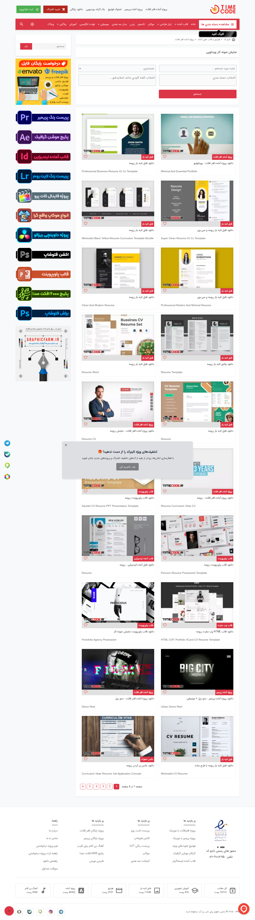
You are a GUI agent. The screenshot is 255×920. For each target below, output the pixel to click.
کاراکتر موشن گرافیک (184, 853)
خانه (193, 24)
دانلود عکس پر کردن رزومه (140, 766)
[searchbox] (197, 80)
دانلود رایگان (76, 9)
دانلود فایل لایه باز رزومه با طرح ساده (214, 766)
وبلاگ (50, 24)
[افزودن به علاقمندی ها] (165, 156)
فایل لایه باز (147, 157)
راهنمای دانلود (50, 861)
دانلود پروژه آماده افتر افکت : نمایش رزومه (132, 431)
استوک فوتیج (115, 9)
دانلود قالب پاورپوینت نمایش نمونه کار (134, 632)
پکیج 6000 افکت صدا (92, 853)
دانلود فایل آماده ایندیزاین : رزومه (137, 565)
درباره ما (53, 831)
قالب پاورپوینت (146, 491)
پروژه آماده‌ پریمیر (133, 9)
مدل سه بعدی (119, 24)
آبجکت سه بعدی (140, 861)
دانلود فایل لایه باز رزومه (141, 163)
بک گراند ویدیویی (95, 9)
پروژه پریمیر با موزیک (183, 838)
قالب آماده (182, 24)
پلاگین (63, 24)
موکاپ (151, 24)
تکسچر (141, 24)
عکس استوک (147, 759)
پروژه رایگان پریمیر (94, 838)
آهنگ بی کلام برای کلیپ (90, 846)
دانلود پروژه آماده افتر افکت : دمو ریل (134, 699)
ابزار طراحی (166, 24)
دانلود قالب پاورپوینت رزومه (139, 498)
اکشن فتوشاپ (142, 838)
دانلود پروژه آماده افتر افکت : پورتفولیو (213, 163)
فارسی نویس (96, 861)
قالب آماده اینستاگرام (184, 861)
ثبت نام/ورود (28, 9)
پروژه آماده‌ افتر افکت (156, 9)
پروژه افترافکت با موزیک (182, 831)
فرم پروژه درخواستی (47, 846)
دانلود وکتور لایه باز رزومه (220, 364)
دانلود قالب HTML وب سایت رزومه (214, 632)
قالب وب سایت (225, 625)
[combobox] (198, 80)
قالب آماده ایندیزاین (143, 558)
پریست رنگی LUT (140, 846)
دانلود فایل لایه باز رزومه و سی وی (215, 230)
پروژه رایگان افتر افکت (92, 831)
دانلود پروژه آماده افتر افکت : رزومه (215, 498)
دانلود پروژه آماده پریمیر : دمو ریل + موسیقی (210, 699)
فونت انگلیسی (87, 24)
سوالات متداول (50, 869)
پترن (132, 24)
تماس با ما (52, 838)
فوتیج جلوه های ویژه (184, 846)
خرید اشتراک (56, 9)
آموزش (73, 24)
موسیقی (104, 24)
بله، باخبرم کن (127, 466)
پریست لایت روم (140, 831)
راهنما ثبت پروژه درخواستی (43, 853)
